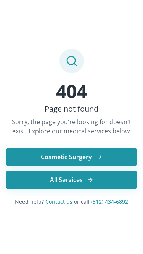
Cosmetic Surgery (66, 157)
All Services (66, 180)
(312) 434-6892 (109, 201)
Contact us (58, 201)
